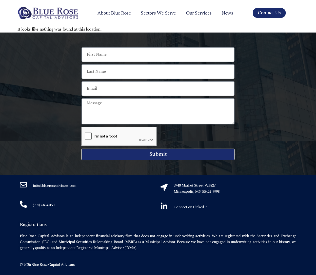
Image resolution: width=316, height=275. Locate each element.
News (227, 13)
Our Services (199, 13)
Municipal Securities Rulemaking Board (91, 242)
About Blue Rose (114, 13)
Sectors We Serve (158, 13)
